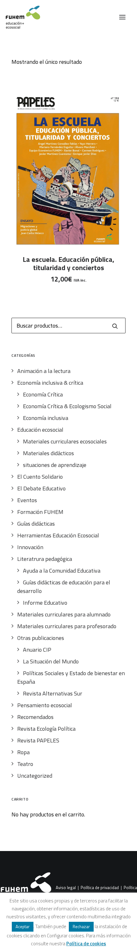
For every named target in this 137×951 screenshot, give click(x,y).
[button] (122, 17)
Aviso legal (66, 888)
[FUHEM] (20, 17)
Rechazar (81, 926)
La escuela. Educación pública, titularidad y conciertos (68, 263)
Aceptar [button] (23, 926)
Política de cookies (86, 943)
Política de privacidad (100, 888)
